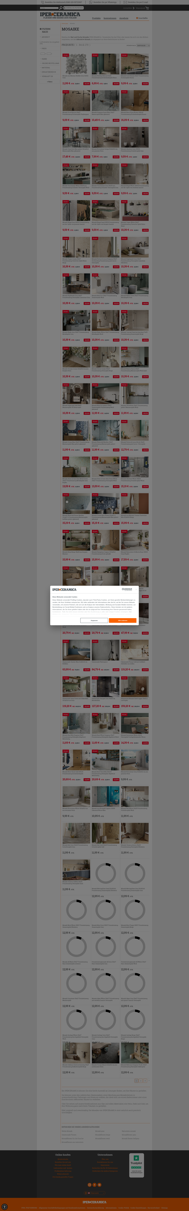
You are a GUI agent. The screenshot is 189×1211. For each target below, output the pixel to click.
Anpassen (94, 620)
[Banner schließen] (136, 589)
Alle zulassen (122, 620)
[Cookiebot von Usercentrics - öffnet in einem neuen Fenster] (127, 589)
